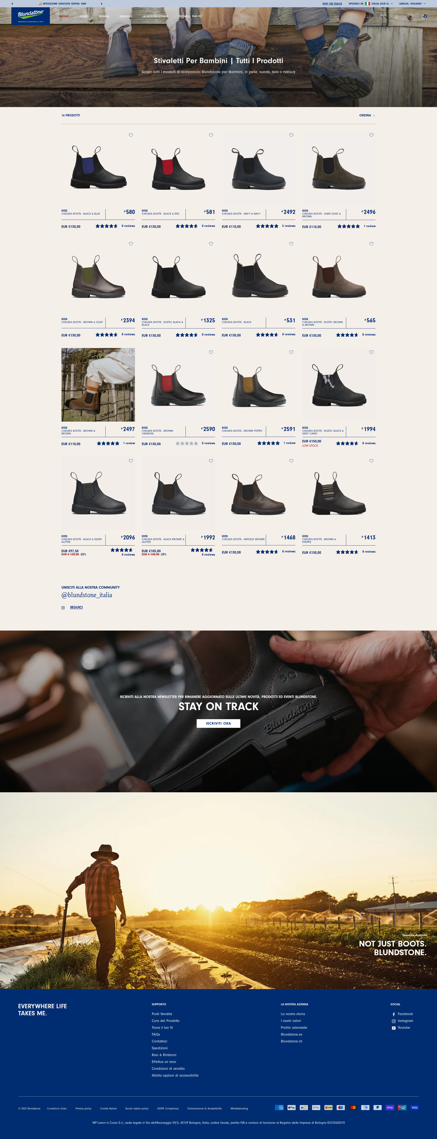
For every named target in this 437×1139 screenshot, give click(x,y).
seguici (76, 607)
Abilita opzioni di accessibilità (175, 1075)
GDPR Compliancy (168, 1108)
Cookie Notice (108, 1108)
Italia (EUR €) (380, 3)
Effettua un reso (164, 1062)
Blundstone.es (291, 1034)
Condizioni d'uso (57, 1108)
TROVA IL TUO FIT (190, 16)
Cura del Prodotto (166, 1021)
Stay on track (332, 3)
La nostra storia (293, 1014)
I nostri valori (291, 1021)
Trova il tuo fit (162, 1028)
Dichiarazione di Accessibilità (205, 1108)
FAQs (156, 1034)
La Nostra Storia (155, 16)
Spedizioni (160, 1048)
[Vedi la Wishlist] (411, 16)
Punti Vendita (162, 1014)
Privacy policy (83, 1108)
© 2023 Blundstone (29, 1108)
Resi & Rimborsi (164, 1055)
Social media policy (136, 1108)
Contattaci (159, 1041)
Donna (104, 16)
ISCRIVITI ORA (218, 723)
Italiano (416, 3)
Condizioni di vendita (168, 1069)
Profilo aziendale (294, 1028)
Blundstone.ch (291, 1041)
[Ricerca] (368, 17)
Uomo (84, 16)
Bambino (125, 16)
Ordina (365, 115)
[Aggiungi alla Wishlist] (131, 135)
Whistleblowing (239, 1108)
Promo (64, 16)
